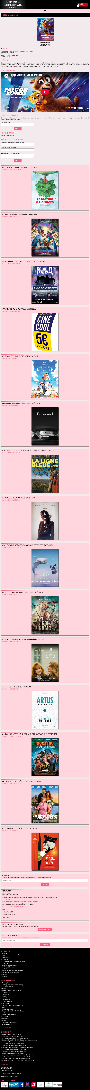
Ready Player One (7, 1009)
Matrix (3, 1007)
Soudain (4, 988)
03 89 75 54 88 (13, 1076)
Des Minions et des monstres (10, 972)
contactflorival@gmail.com (14, 1073)
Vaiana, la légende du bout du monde (13, 971)
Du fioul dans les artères (9, 1015)
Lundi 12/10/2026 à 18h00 (10, 830)
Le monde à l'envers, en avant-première (20, 167)
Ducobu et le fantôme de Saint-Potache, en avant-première (29, 734)
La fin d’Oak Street (7, 1001)
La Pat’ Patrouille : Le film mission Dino (13, 961)
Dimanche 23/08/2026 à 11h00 (11, 169)
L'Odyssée (5, 959)
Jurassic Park (6, 994)
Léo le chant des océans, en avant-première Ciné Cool (27, 545)
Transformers (6, 1000)
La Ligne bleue (6, 1028)
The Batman (5, 1003)
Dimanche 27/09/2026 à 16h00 (11, 783)
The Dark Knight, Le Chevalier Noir (12, 1005)
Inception (4, 996)
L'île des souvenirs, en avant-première (19, 214)
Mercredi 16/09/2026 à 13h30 (11, 311)
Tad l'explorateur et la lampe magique (13, 985)
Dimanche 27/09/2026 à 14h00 (11, 736)
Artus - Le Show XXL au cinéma (16, 687)
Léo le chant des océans (9, 1022)
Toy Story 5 (5, 974)
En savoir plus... (45, 929)
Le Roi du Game (7, 1024)
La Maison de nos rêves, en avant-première (21, 781)
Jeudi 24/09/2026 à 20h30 (10, 689)
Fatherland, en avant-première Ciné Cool (21, 403)
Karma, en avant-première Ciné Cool (18, 498)
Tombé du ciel (6, 957)
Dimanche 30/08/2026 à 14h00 (11, 216)
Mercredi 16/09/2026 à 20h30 (11, 405)
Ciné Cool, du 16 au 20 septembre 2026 (19, 309)
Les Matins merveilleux (9, 969)
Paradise (4, 976)
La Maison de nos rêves (9, 1013)
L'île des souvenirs (7, 986)
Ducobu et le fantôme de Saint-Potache (13, 1011)
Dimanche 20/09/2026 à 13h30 (11, 547)
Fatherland (5, 1018)
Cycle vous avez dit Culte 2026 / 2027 (19, 828)
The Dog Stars (6, 983)
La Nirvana (5, 963)
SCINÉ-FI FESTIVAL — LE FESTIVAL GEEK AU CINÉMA (23, 262)
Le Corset (5, 1016)
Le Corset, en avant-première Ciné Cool (20, 356)
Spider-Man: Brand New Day (10, 954)
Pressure (4, 992)
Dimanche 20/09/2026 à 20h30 (11, 642)
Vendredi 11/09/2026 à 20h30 (11, 264)
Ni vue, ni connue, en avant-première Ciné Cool (24, 639)
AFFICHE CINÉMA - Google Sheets (12, 907)
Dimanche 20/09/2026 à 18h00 (11, 594)
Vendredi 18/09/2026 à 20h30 (11, 500)
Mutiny (4, 956)
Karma (4, 1020)
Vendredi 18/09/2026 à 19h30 (11, 453)
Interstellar (5, 998)
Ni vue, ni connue (7, 1026)
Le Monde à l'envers (8, 967)
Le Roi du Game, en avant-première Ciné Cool (22, 592)
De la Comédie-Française (9, 965)
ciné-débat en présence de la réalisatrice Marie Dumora (28, 451)
